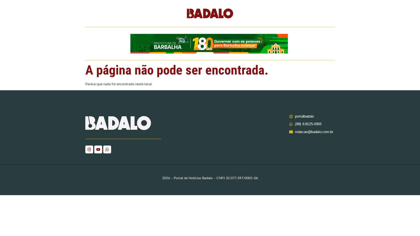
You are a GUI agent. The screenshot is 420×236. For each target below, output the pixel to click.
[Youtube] (98, 149)
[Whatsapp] (107, 149)
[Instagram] (89, 149)
